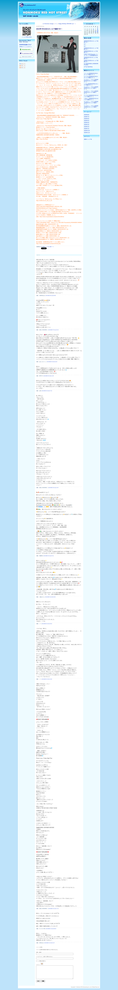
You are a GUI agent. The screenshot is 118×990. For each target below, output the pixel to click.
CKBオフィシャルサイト (25, 46)
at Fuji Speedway (88, 66)
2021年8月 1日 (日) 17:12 (53, 908)
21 (95, 31)
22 (97, 31)
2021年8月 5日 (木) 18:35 (52, 361)
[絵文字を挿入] (42, 964)
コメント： (38, 964)
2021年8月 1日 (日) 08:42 (51, 928)
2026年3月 (86, 124)
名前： (38, 952)
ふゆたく (86, 98)
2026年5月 (86, 120)
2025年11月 (87, 132)
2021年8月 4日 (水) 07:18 (47, 390)
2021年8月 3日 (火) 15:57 (53, 487)
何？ (85, 44)
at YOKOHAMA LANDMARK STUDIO (91, 64)
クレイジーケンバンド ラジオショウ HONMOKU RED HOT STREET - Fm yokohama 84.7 (59, 13)
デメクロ (86, 76)
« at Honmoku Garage (47, 23)
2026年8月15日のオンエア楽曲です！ (91, 48)
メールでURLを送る (27, 37)
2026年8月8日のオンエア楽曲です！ (91, 52)
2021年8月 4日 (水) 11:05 (49, 375)
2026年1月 (86, 128)
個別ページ (52, 246)
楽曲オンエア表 (46, 246)
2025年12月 (87, 130)
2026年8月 (86, 114)
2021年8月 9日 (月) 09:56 (51, 295)
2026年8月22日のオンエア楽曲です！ (91, 41)
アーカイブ (87, 111)
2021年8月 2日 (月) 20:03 (47, 623)
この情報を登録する (42, 960)
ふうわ (85, 83)
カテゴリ (87, 136)
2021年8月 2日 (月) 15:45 (47, 679)
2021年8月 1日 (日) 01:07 (49, 942)
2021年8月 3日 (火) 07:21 (49, 555)
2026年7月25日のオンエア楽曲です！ (91, 61)
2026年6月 (86, 118)
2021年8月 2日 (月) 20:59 (50, 596)
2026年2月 (86, 126)
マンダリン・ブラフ (89, 79)
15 (97, 30)
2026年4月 (86, 122)
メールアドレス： (44, 956)
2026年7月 (86, 116)
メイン (56, 23)
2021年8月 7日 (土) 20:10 (53, 329)
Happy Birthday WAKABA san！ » (67, 23)
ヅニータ (86, 73)
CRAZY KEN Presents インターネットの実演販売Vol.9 (91, 55)
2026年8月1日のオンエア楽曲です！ (91, 58)
